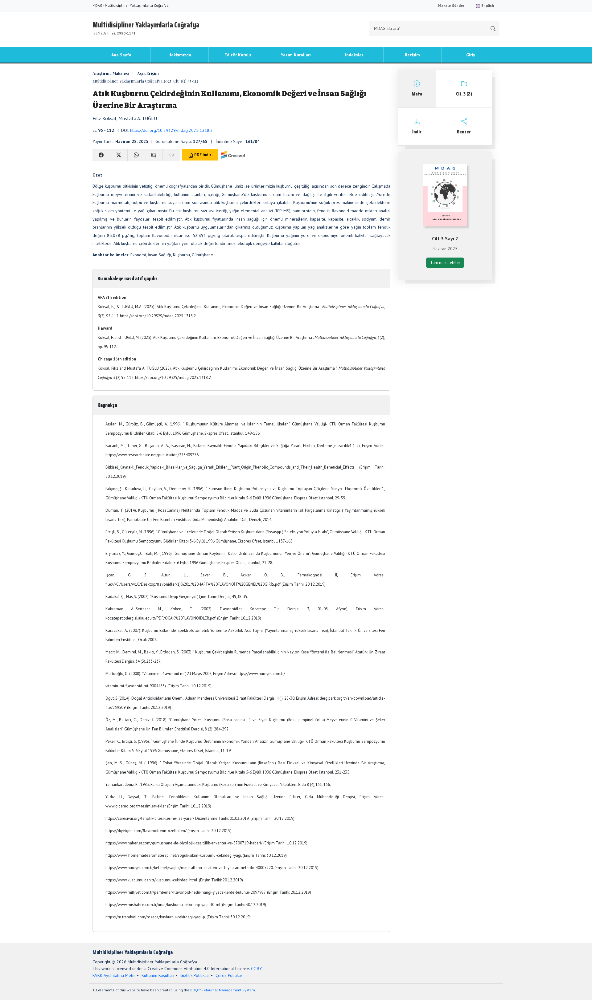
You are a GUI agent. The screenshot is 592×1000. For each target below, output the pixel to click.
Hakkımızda (179, 55)
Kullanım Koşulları (158, 975)
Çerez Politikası (230, 975)
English (487, 5)
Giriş (470, 55)
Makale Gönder (451, 5)
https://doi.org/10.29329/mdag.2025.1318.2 (171, 130)
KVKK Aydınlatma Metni (113, 975)
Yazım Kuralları (296, 55)
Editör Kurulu (237, 55)
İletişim (412, 55)
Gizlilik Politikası (194, 975)
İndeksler (354, 55)
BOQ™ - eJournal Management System (222, 990)
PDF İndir (202, 154)
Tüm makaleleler (445, 262)
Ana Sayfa (121, 55)
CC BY (256, 968)
